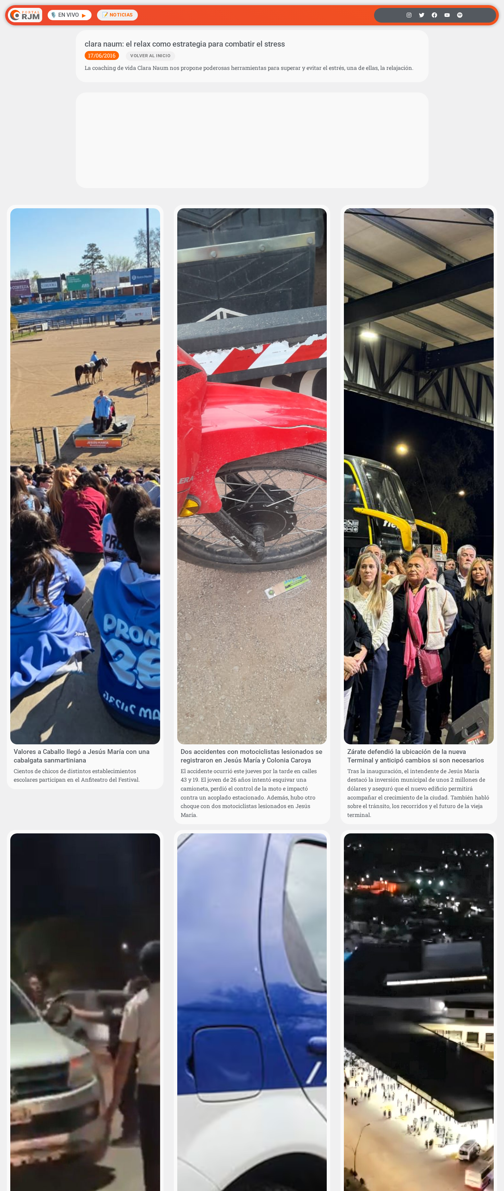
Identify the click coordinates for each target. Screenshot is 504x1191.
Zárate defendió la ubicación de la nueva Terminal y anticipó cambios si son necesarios (415, 756)
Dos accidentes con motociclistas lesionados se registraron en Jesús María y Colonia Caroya (251, 756)
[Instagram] (409, 15)
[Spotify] (459, 15)
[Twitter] (421, 15)
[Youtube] (447, 15)
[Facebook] (434, 15)
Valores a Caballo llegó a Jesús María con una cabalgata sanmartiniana (81, 756)
